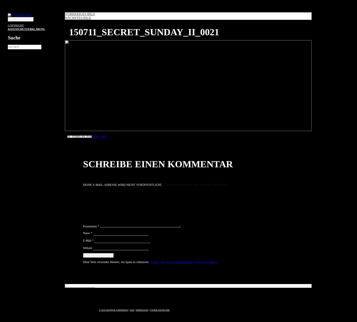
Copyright (16, 25)
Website (87, 248)
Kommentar (91, 226)
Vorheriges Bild (80, 14)
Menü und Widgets (21, 19)
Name (87, 233)
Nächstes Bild (78, 18)
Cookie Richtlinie (160, 310)
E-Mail (88, 240)
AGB (132, 310)
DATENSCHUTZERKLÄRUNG (26, 29)
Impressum (142, 310)
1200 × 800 (99, 136)
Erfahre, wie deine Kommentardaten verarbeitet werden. (183, 262)
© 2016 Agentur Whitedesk (113, 310)
